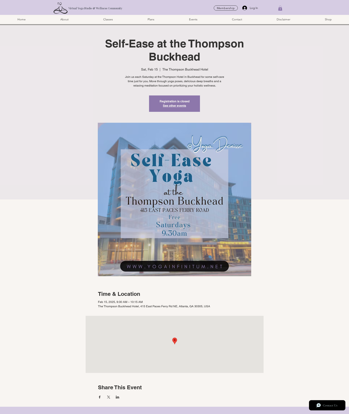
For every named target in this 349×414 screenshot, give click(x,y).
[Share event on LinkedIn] (117, 397)
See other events (174, 105)
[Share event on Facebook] (99, 397)
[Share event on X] (108, 397)
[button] (280, 8)
